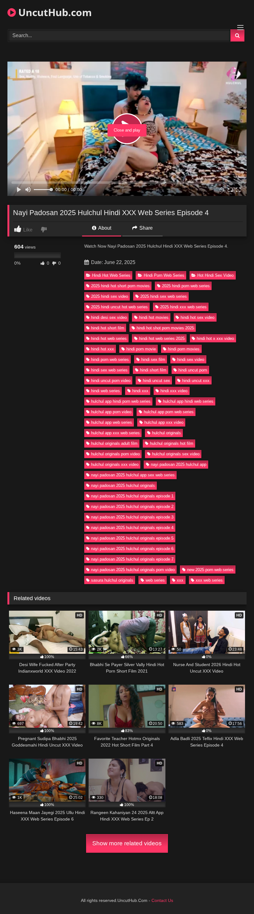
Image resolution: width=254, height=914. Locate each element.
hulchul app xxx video (163, 422)
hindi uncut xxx (195, 380)
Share (145, 228)
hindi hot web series (109, 338)
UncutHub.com (54, 12)
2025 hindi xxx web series (183, 307)
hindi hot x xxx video (215, 338)
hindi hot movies (154, 317)
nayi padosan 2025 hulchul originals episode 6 (132, 548)
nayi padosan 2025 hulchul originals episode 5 (132, 538)
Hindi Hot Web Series (111, 275)
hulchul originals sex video (175, 454)
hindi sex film (153, 359)
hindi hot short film (107, 328)
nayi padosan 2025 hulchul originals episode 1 (132, 496)
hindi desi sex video (109, 317)
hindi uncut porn (192, 370)
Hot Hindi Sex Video (215, 275)
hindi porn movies (183, 349)
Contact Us (162, 900)
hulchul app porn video (111, 411)
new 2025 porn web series (210, 569)
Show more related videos (127, 843)
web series (155, 580)
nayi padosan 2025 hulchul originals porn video (133, 569)
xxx (180, 580)
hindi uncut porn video (110, 380)
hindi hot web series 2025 (162, 338)
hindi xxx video (173, 390)
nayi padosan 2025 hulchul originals (123, 485)
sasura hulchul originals (112, 580)
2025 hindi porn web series (186, 286)
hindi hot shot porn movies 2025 (165, 328)
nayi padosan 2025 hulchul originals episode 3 (132, 517)
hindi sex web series (109, 370)
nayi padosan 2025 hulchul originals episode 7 (132, 559)
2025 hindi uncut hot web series (119, 307)
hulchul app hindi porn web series (121, 401)
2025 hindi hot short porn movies (120, 286)
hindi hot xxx (102, 349)
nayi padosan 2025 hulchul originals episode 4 (132, 527)
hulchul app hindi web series (188, 401)
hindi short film (153, 370)
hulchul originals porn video (115, 454)
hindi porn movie (141, 349)
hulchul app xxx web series (115, 433)
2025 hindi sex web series (163, 296)
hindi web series (105, 390)
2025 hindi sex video (109, 296)
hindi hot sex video (197, 317)
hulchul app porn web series (169, 411)
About (104, 228)
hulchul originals (166, 433)
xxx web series (209, 580)
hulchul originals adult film (114, 443)
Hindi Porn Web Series (164, 275)
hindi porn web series (110, 359)
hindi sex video (190, 359)
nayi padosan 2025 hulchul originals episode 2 (132, 506)
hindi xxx (140, 390)
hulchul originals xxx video (114, 464)
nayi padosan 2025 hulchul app (178, 464)
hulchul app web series (111, 422)
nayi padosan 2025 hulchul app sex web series (133, 475)
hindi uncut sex (156, 380)
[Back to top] (235, 896)
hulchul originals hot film (171, 443)
